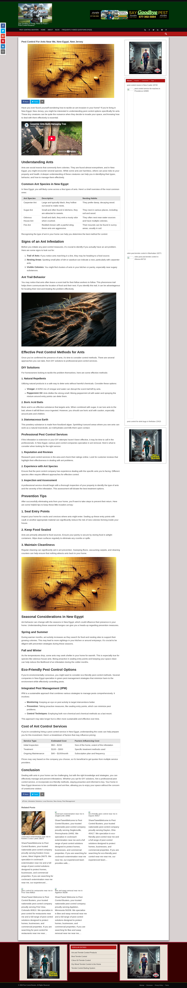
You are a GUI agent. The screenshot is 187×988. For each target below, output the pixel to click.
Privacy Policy (159, 985)
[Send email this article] (3, 51)
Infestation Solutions (35, 801)
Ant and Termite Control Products (84, 953)
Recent (129, 80)
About (50, 30)
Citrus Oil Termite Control (81, 960)
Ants (25, 801)
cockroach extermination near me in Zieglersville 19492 (69, 815)
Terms (167, 985)
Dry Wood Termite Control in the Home (86, 964)
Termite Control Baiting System (83, 968)
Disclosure (149, 985)
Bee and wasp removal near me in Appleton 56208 (68, 891)
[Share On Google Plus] (3, 36)
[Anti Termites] (145, 58)
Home (43, 30)
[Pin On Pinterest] (3, 41)
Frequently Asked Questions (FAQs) (77, 30)
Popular (136, 80)
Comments (145, 80)
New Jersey (57, 801)
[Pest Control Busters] (35, 4)
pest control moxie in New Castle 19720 (142, 85)
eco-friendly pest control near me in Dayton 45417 (103, 815)
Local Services (48, 801)
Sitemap (141, 985)
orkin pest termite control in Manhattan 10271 (144, 253)
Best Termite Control (79, 956)
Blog (57, 30)
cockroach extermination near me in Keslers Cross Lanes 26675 (35, 838)
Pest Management (68, 801)
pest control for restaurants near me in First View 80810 (36, 891)
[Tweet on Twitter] (3, 31)
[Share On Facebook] (3, 25)
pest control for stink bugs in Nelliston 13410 (144, 421)
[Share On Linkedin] (3, 46)
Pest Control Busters (29, 30)
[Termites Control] (145, 445)
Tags (152, 80)
